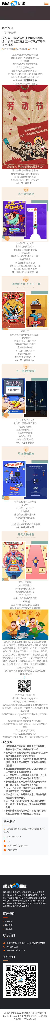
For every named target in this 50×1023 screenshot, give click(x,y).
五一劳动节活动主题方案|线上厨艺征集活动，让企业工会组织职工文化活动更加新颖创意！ (26, 804)
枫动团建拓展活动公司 (32, 1012)
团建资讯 (7, 28)
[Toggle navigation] (46, 3)
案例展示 (8, 921)
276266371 (13, 850)
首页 (4, 32)
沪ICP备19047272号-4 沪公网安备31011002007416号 (30, 1018)
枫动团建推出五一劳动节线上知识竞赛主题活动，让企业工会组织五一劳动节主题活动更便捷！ (26, 762)
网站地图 (8, 929)
